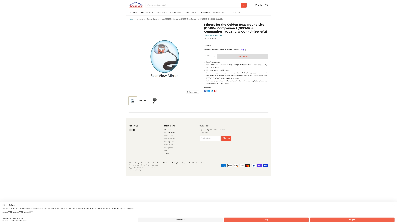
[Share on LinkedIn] (212, 91)
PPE (228, 12)
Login (260, 5)
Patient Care (161, 12)
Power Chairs (157, 163)
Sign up (226, 138)
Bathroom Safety (175, 12)
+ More (236, 12)
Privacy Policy (145, 165)
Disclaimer (155, 165)
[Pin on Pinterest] (215, 91)
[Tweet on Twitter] (208, 91)
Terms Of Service (134, 165)
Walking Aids (190, 12)
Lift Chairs (133, 12)
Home (131, 19)
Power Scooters (146, 163)
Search (203, 163)
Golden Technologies (214, 35)
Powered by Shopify (135, 170)
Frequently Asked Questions (190, 163)
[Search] (244, 5)
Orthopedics (218, 12)
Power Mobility (146, 12)
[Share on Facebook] (205, 91)
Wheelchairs (205, 12)
